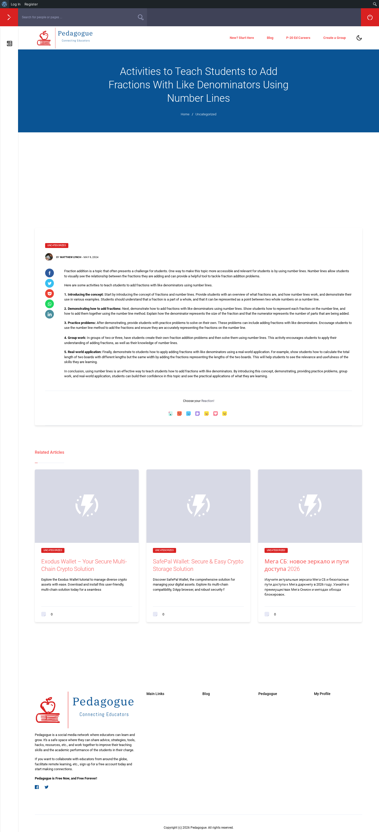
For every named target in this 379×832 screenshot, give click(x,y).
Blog (270, 38)
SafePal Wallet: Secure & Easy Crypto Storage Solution (198, 565)
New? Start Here (242, 38)
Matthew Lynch (70, 257)
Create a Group (334, 38)
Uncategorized (56, 245)
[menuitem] (4, 4)
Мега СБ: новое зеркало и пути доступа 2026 (307, 565)
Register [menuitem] (31, 4)
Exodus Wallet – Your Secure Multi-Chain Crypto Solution (84, 565)
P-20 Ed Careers (298, 38)
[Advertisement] (198, 179)
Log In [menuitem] (16, 4)
